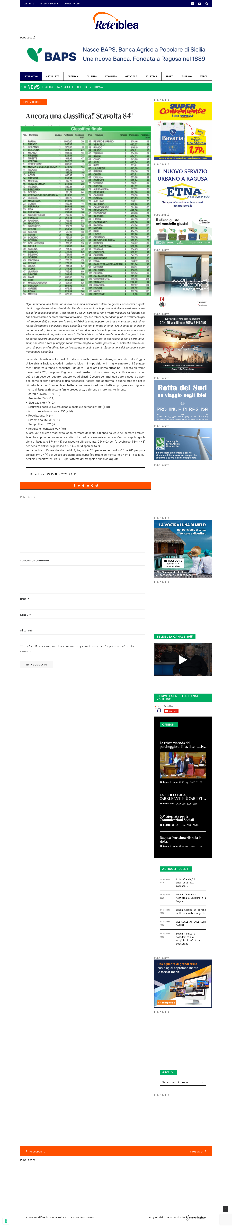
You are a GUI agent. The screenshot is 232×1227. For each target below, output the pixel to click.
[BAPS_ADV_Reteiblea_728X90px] (116, 67)
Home (26, 102)
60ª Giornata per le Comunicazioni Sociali (177, 818)
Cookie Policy (72, 4)
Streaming (31, 76)
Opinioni (131, 76)
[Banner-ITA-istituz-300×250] (183, 1006)
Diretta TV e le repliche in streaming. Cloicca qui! (179, 687)
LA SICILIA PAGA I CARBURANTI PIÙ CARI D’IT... (183, 797)
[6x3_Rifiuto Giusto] (183, 244)
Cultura (92, 76)
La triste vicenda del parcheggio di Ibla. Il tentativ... (183, 745)
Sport (169, 76)
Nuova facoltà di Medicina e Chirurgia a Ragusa (191, 898)
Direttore (37, 474)
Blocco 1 (38, 102)
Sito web (26, 630)
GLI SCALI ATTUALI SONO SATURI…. (191, 923)
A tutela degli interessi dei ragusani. (185, 882)
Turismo (187, 76)
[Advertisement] (85, 522)
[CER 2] (183, 459)
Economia (111, 76)
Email (25, 614)
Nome (24, 598)
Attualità (52, 76)
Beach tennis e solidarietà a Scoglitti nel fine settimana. (188, 938)
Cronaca (73, 76)
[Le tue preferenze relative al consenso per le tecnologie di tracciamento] (6, 1221)
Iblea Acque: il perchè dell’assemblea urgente (191, 911)
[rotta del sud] (183, 420)
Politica (151, 76)
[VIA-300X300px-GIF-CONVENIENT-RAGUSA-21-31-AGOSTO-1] (183, 158)
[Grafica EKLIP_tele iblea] (183, 308)
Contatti (29, 4)
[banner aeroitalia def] (183, 372)
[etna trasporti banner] (183, 209)
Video (204, 76)
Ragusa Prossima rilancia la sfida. (180, 840)
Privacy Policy (49, 4)
